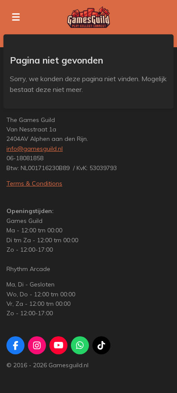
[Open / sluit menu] (15, 17)
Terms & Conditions (34, 183)
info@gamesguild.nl (34, 148)
